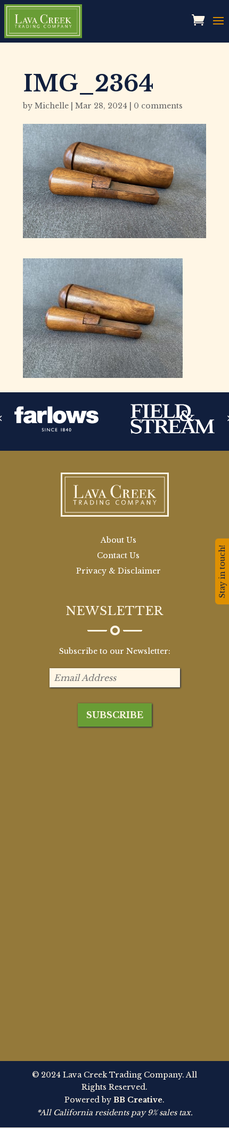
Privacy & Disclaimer (118, 571)
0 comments (158, 106)
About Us (118, 540)
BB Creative (137, 1100)
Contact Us (118, 555)
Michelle (52, 106)
